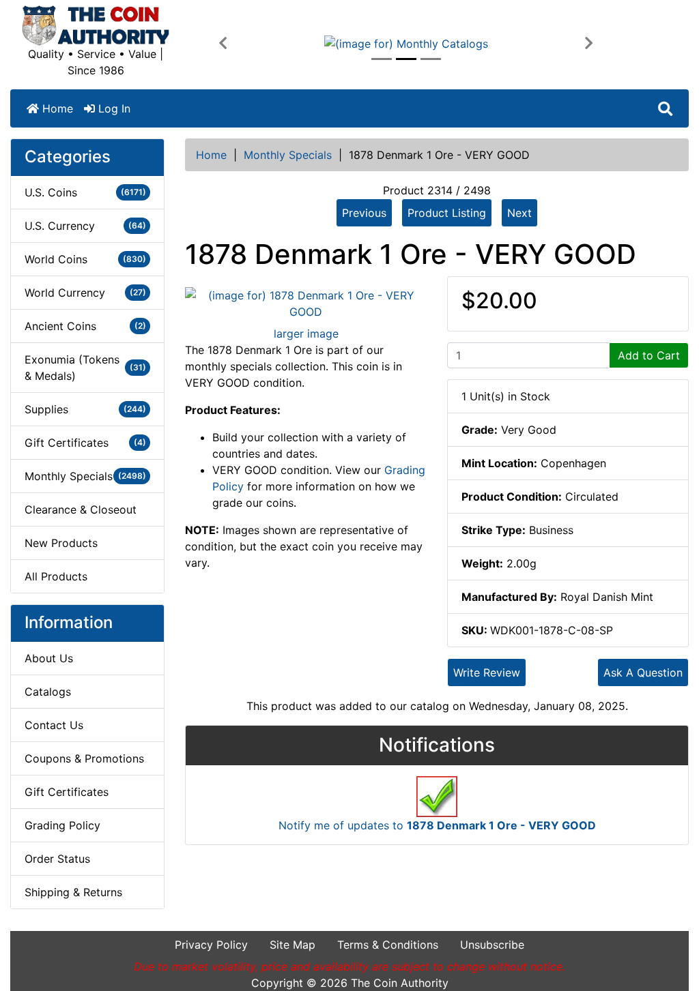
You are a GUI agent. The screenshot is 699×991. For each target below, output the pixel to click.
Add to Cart (649, 355)
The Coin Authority (399, 983)
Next (519, 213)
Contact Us (54, 725)
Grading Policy (62, 825)
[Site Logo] (95, 25)
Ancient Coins (85, 326)
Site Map (292, 944)
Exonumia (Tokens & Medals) (85, 368)
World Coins (85, 259)
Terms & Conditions (387, 944)
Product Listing (447, 213)
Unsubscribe (492, 944)
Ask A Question (643, 672)
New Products (61, 543)
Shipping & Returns (73, 892)
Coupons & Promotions (84, 758)
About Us (49, 658)
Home (56, 108)
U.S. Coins (85, 192)
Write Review (486, 672)
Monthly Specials (288, 155)
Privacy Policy (211, 944)
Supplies (85, 409)
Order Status (57, 859)
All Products (56, 576)
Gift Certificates (85, 442)
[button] (222, 44)
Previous (364, 213)
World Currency (85, 292)
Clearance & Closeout (81, 509)
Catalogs (48, 691)
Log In (112, 108)
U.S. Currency (85, 226)
